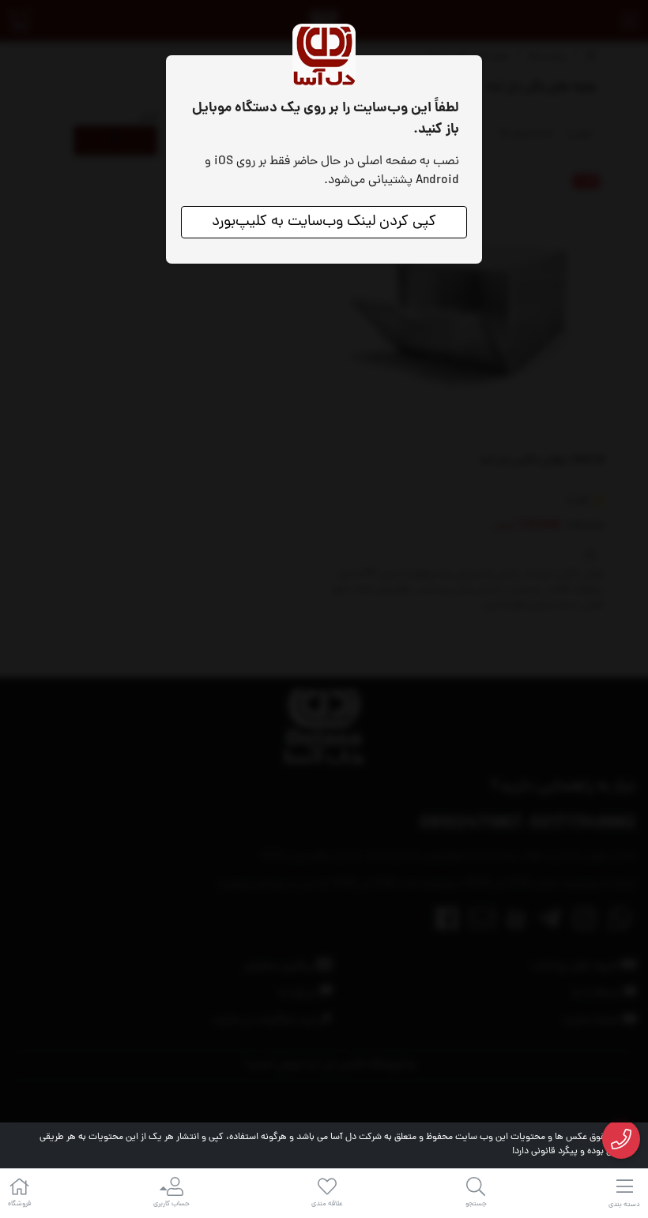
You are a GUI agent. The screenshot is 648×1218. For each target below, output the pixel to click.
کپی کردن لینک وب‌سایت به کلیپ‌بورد (324, 222)
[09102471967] (621, 1139)
